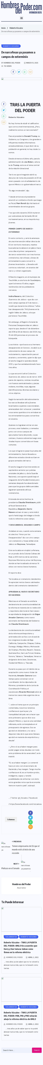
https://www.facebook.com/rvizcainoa (26, 804)
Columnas (11, 819)
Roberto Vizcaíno (16, 28)
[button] (21, 18)
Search (37, 1050)
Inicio (3, 28)
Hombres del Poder (14, 957)
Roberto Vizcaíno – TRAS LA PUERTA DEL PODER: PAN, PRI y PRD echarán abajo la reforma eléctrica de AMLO (20, 1015)
